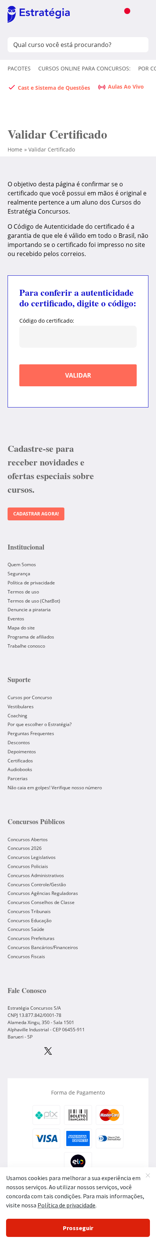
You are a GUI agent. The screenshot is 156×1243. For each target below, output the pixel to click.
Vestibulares (21, 706)
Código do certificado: (46, 321)
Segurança (19, 573)
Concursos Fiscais (26, 956)
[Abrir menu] (140, 15)
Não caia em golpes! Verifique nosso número (55, 787)
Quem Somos (22, 564)
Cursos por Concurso (30, 697)
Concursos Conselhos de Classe (41, 902)
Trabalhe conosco (26, 646)
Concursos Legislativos (32, 857)
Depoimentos (22, 751)
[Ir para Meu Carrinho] (125, 15)
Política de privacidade (31, 582)
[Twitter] (48, 1052)
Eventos (16, 618)
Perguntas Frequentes (31, 733)
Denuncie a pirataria (29, 609)
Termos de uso (23, 592)
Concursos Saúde (26, 929)
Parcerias (18, 778)
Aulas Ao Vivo (126, 86)
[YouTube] (35, 1052)
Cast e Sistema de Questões (54, 87)
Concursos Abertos (28, 839)
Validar (78, 375)
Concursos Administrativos (36, 875)
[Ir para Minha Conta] (109, 15)
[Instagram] (11, 1052)
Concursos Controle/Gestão (37, 884)
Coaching (17, 715)
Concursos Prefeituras (31, 938)
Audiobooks (20, 769)
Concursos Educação (29, 920)
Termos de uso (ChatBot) (34, 601)
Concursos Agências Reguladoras (43, 893)
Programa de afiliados (31, 637)
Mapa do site (21, 628)
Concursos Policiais (28, 866)
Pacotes (19, 68)
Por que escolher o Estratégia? (40, 724)
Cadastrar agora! (36, 514)
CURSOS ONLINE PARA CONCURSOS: (84, 68)
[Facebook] (23, 1052)
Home (15, 149)
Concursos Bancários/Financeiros (43, 947)
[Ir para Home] (39, 15)
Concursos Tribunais (29, 911)
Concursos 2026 (25, 848)
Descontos (19, 742)
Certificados (20, 760)
